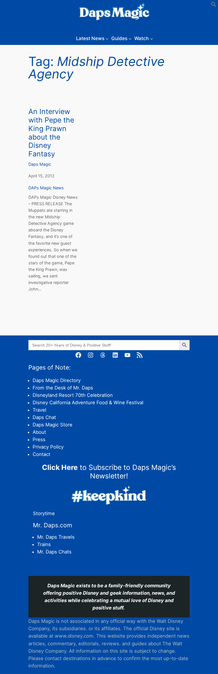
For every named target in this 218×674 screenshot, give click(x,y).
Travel (39, 410)
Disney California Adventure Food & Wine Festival (88, 402)
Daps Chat (44, 417)
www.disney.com (74, 636)
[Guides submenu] (130, 38)
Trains (44, 544)
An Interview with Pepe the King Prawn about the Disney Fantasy (51, 132)
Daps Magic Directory (57, 380)
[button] (214, 5)
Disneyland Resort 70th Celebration (73, 395)
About (39, 432)
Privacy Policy (48, 447)
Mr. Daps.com (52, 525)
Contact (41, 454)
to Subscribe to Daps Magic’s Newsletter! (109, 471)
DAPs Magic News (46, 187)
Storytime (44, 513)
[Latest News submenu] (107, 38)
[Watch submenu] (151, 38)
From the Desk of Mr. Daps (63, 388)
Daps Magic (39, 164)
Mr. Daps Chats (54, 552)
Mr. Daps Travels (56, 537)
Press (39, 439)
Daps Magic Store (52, 425)
